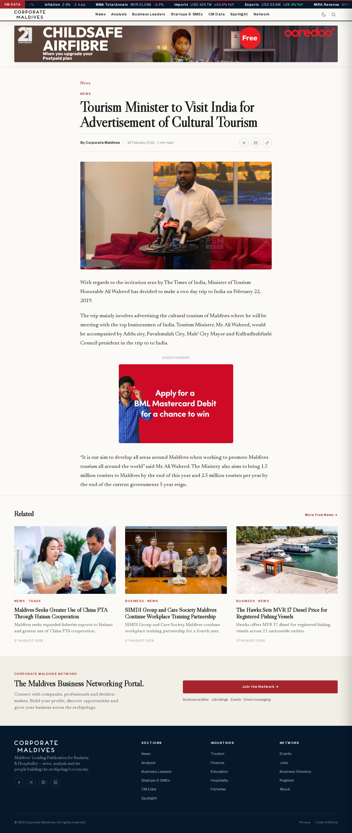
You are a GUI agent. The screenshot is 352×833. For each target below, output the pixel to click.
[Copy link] (267, 142)
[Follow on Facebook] (19, 782)
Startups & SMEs (187, 14)
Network (262, 14)
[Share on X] (244, 142)
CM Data (216, 14)
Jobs (284, 763)
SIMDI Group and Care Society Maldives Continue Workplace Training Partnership (170, 613)
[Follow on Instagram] (43, 782)
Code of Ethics (326, 822)
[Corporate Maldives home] (29, 14)
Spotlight (239, 14)
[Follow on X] (31, 782)
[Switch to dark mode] (324, 14)
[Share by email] (255, 142)
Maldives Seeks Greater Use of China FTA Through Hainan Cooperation (61, 613)
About (285, 789)
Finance (217, 763)
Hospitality (219, 780)
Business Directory (295, 771)
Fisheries (218, 789)
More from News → (321, 515)
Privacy (304, 822)
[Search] (333, 14)
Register (287, 780)
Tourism (217, 754)
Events (286, 754)
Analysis (119, 14)
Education (219, 771)
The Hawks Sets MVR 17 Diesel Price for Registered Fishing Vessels (281, 613)
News (100, 14)
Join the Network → (260, 687)
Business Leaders (148, 14)
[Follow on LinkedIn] (55, 782)
